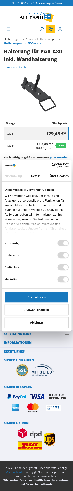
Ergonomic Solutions (17, 67)
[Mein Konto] (59, 29)
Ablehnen (36, 322)
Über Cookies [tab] (59, 176)
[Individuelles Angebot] (50, 29)
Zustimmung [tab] (13, 176)
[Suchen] (41, 29)
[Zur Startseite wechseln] (36, 16)
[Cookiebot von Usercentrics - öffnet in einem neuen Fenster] (52, 165)
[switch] (63, 255)
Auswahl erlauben (36, 309)
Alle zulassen (36, 297)
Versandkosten (15, 472)
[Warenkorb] (66, 27)
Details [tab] (36, 176)
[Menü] (8, 29)
